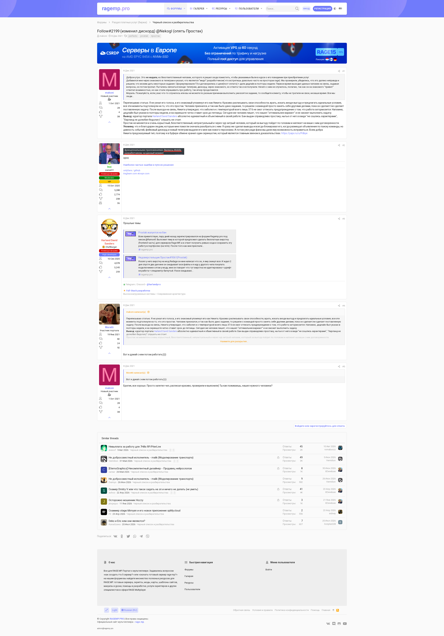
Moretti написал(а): (136, 372)
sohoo (112, 492)
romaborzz (330, 449)
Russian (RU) (130, 610)
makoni (103, 36)
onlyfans (127, 170)
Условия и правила (262, 610)
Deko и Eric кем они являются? (127, 521)
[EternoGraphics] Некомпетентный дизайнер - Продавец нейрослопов (150, 468)
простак (155, 36)
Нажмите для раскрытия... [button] (234, 341)
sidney (332, 513)
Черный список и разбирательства (148, 450)
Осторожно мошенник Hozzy (126, 500)
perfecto (133, 36)
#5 (343, 366)
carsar (112, 472)
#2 (343, 145)
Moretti (109, 327)
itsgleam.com (130, 173)
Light (114, 610)
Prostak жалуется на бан (152, 232)
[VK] (328, 623)
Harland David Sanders (164, 116)
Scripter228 (330, 524)
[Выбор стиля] (335, 8)
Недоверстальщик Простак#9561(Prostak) (162, 257)
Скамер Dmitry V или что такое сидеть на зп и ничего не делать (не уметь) (153, 489)
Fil (110, 514)
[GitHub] (339, 623)
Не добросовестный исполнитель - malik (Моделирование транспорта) (151, 457)
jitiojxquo (113, 503)
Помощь (315, 610)
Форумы (189, 569)
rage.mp (139, 622)
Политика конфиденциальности (292, 610)
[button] (184, 9)
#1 (343, 71)
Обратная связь (241, 610)
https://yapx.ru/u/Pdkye (294, 133)
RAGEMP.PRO (117, 618)
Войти (269, 569)
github (137, 170)
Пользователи (192, 589)
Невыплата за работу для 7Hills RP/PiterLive (135, 446)
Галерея (189, 576)
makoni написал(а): (136, 312)
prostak (144, 36)
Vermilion (113, 461)
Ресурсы (189, 582)
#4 (343, 305)
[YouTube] (345, 623)
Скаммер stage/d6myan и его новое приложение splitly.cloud (144, 510)
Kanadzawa (115, 524)
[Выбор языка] (340, 8)
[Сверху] (333, 610)
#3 (343, 218)
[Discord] (333, 623)
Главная (326, 610)
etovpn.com (144, 173)
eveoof (112, 450)
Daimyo (112, 482)
